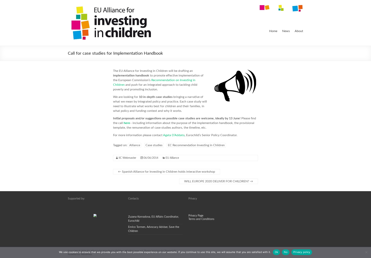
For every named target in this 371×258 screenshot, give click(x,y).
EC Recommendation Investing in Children (196, 145)
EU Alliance (172, 158)
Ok (276, 252)
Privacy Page (195, 215)
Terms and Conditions (201, 219)
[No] (366, 252)
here (127, 123)
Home (273, 31)
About (299, 31)
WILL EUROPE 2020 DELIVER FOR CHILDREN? (218, 181)
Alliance (134, 145)
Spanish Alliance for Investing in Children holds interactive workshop (166, 171)
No (286, 252)
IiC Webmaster (127, 158)
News (286, 31)
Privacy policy (301, 252)
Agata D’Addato (174, 135)
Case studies (154, 145)
